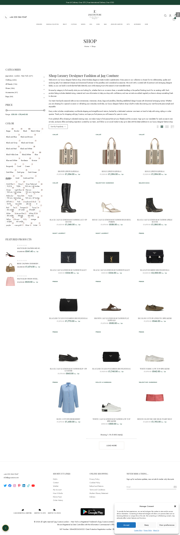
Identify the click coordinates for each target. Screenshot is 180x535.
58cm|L (20, 215)
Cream (27, 166)
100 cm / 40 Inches (32, 186)
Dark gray (20, 172)
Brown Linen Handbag (68, 171)
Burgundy (9, 166)
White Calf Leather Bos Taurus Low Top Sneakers (111, 420)
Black (25, 131)
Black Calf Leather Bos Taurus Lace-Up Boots (68, 221)
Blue (36, 154)
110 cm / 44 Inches (33, 192)
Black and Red (11, 148)
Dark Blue (9, 172)
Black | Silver (35, 131)
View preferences (166, 525)
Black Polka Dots (12, 154)
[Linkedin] (23, 485)
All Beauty (9, 84)
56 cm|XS (10, 210)
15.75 (9, 204)
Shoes (8, 88)
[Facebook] (9, 485)
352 (40, 152)
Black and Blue (11, 137)
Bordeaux (24, 160)
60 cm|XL (19, 221)
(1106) (15, 84)
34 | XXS (18, 204)
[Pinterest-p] (19, 485)
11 (15, 164)
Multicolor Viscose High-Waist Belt (154, 419)
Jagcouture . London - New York (17, 76)
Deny (146, 525)
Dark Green (32, 172)
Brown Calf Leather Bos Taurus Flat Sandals (111, 319)
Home (86, 46)
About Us (156, 530)
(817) (16, 92)
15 (18, 146)
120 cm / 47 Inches (32, 198)
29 (23, 196)
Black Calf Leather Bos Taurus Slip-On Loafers (68, 370)
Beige (8, 131)
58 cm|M (10, 215)
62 (41, 184)
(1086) (12, 88)
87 (21, 129)
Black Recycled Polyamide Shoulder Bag (68, 318)
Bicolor (16, 131)
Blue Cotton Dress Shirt (68, 419)
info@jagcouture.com (11, 477)
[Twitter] (5, 485)
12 (35, 135)
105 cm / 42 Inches (14, 192)
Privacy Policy (148, 530)
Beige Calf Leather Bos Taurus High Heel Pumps (111, 221)
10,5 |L (9, 186)
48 (34, 146)
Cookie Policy (138, 530)
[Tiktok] (28, 485)
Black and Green (27, 143)
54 (23, 190)
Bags (7, 96)
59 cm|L (31, 215)
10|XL (18, 186)
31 (26, 208)
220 (12, 129)
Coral (19, 166)
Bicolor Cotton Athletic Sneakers (155, 318)
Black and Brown (27, 137)
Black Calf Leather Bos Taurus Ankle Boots (154, 221)
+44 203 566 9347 (18, 17)
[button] (175, 506)
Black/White (26, 154)
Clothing (9, 80)
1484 (29, 129)
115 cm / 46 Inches (14, 198)
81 (33, 202)
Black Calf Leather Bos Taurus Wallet (68, 270)
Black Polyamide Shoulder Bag (154, 270)
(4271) (31, 76)
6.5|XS (9, 221)
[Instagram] (14, 485)
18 (26, 170)
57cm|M (32, 210)
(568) (11, 96)
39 (33, 152)
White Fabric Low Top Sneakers (154, 369)
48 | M (28, 204)
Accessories (10, 92)
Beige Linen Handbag (111, 171)
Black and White (26, 148)
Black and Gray (11, 143)
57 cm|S (22, 210)
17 (36, 213)
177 (24, 182)
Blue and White (11, 160)
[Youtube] (33, 485)
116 (21, 176)
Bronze (34, 160)
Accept (126, 525)
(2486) (14, 80)
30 (30, 158)
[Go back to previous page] (5, 528)
